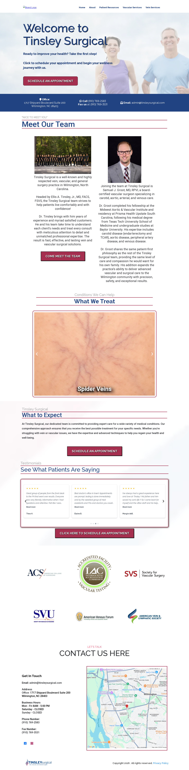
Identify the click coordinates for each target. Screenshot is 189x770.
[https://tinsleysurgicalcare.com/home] (30, 7)
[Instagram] (32, 743)
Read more (30, 507)
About (92, 7)
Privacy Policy (160, 763)
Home (82, 7)
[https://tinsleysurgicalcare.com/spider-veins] (94, 354)
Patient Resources (109, 7)
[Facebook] (25, 743)
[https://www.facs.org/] (44, 574)
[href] (127, 708)
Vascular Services (132, 7)
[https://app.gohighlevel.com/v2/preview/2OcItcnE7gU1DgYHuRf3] (62, 155)
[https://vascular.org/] (94, 574)
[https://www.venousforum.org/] (94, 616)
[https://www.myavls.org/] (144, 616)
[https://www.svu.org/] (44, 616)
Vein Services (153, 7)
